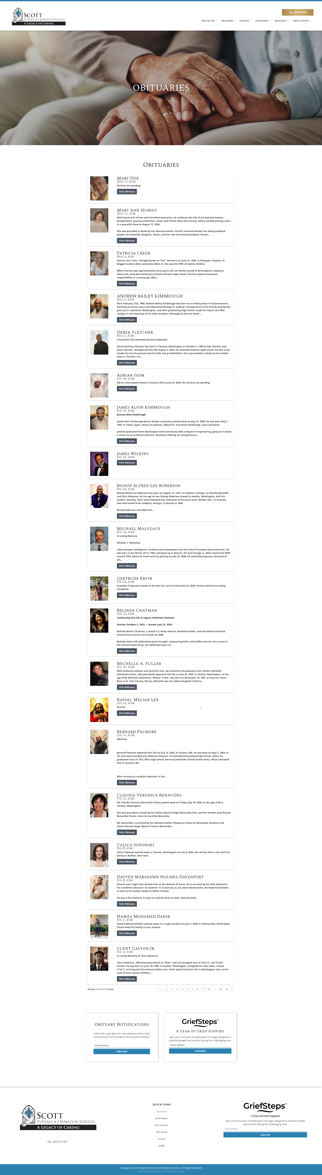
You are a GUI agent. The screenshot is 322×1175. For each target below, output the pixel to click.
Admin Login (178, 1171)
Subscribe (265, 1134)
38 (220, 989)
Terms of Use (162, 1171)
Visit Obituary (127, 191)
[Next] (232, 989)
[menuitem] (209, 21)
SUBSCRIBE (121, 1051)
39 (227, 989)
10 (209, 989)
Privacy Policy (145, 1171)
